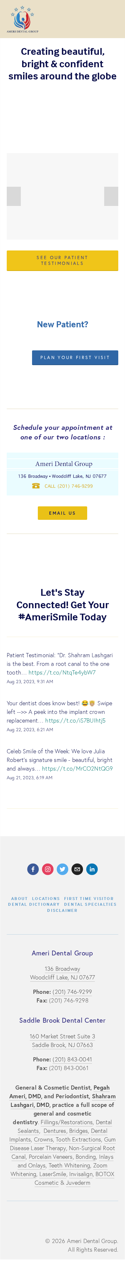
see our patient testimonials (62, 260)
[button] (14, 196)
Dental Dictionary (34, 904)
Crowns (43, 1139)
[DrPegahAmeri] (48, 869)
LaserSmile (52, 1174)
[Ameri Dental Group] (33, 869)
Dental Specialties (90, 904)
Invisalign (81, 1174)
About (19, 898)
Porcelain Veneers (51, 1156)
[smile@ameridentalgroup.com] (77, 869)
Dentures (55, 1130)
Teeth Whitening (69, 1165)
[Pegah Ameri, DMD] (92, 869)
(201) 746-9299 (72, 991)
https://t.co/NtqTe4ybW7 (62, 672)
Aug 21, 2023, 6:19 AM (30, 778)
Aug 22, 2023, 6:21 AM (30, 729)
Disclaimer (62, 910)
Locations (46, 898)
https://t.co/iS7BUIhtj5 (75, 720)
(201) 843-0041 (72, 1059)
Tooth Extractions (78, 1139)
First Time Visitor (89, 898)
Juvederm (78, 1182)
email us (62, 513)
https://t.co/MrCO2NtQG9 (77, 768)
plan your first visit (75, 357)
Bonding (86, 1156)
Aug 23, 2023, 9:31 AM (30, 681)
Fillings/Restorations (67, 1122)
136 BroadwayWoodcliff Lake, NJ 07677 (62, 973)
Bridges (78, 1130)
